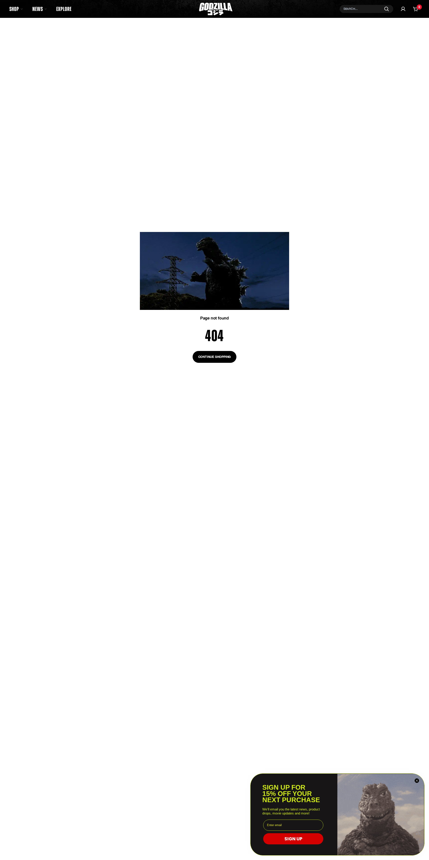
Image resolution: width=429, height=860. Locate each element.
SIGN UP (293, 839)
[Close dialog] (416, 780)
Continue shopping (214, 357)
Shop (14, 9)
